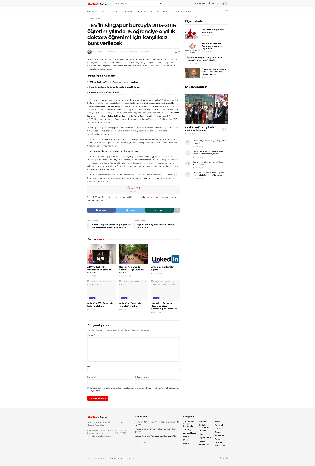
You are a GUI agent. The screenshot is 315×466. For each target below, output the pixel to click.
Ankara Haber (189, 433)
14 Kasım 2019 (125, 309)
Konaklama (204, 444)
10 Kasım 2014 (113, 52)
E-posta (91, 377)
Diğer (186, 440)
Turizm (178, 11)
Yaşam (103, 11)
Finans (202, 434)
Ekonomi (127, 11)
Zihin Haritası (140, 442)
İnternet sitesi (142, 377)
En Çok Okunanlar (204, 426)
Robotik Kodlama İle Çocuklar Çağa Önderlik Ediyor (114, 87)
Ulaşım (217, 432)
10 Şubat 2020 (125, 276)
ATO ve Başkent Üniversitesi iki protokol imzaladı (113, 82)
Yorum (91, 335)
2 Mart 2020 (92, 276)
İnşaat (202, 441)
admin (100, 52)
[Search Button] (161, 3)
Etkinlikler (114, 11)
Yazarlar (218, 442)
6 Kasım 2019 (156, 312)
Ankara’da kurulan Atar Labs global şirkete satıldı (155, 436)
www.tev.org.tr (152, 197)
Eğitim (188, 11)
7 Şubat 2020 (157, 273)
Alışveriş (155, 11)
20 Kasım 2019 (93, 309)
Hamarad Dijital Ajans (114, 458)
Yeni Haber (219, 446)
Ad (89, 366)
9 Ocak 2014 (192, 63)
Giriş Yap (201, 4)
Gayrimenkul (141, 11)
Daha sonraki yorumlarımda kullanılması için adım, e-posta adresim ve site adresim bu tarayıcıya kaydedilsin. (134, 389)
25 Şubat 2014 (208, 35)
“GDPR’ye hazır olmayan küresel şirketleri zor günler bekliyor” (214, 72)
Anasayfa (92, 11)
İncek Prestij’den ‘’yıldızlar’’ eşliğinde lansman (200, 129)
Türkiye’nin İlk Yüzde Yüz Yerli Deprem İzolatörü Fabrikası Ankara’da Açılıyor (208, 174)
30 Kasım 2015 (208, 52)
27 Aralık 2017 (208, 77)
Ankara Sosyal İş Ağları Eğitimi (104, 92)
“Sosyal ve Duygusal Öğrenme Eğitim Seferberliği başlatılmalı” (164, 306)
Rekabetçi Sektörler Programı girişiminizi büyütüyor (212, 46)
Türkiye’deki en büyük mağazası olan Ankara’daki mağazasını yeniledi (208, 152)
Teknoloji (167, 11)
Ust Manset (219, 435)
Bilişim (186, 436)
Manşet (217, 422)
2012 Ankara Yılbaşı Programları (189, 424)
